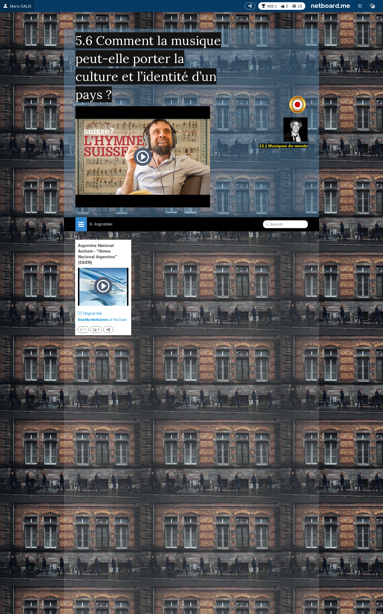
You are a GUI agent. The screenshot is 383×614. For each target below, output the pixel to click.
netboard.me (330, 5)
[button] (372, 6)
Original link (92, 313)
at (102, 319)
